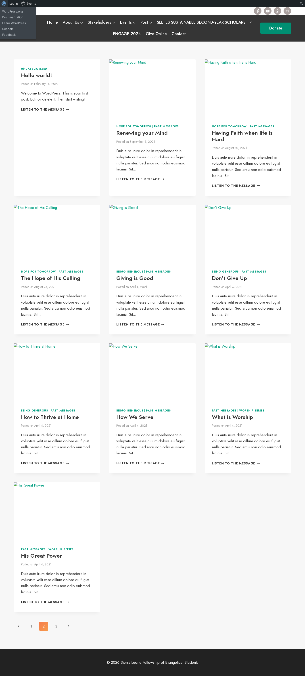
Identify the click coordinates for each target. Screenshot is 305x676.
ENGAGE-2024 (127, 34)
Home (52, 22)
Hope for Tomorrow (133, 126)
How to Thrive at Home (50, 417)
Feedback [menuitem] (9, 34)
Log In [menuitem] (13, 3)
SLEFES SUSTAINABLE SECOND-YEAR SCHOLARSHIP (204, 22)
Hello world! (36, 75)
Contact (178, 34)
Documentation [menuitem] (12, 17)
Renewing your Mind (142, 133)
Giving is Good (134, 278)
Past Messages (166, 126)
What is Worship (232, 417)
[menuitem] (4, 3)
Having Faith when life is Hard (242, 136)
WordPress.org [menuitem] (12, 11)
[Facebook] (257, 11)
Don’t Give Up (229, 278)
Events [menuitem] (31, 3)
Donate (275, 28)
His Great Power (41, 556)
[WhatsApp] (277, 11)
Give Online (156, 34)
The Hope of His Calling (50, 278)
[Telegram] (287, 11)
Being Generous (129, 271)
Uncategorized (34, 69)
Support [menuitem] (7, 29)
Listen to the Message (45, 109)
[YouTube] (268, 11)
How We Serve (134, 417)
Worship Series (251, 410)
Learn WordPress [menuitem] (14, 23)
